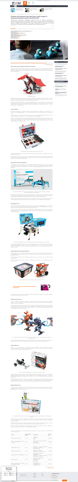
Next (61, 79)
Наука (42, 475)
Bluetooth (39, 116)
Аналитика (41, 0)
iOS (26, 426)
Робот (40, 164)
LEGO (41, 279)
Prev (61, 64)
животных (29, 422)
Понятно (64, 480)
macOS (31, 426)
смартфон (30, 118)
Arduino (12, 167)
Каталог (34, 473)
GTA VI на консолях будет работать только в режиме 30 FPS (61, 86)
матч (41, 305)
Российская (37, 347)
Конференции (46, 0)
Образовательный (18, 441)
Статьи (34, 475)
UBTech (29, 96)
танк (17, 254)
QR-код (29, 194)
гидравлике (33, 306)
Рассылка (55, 475)
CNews (38, 0)
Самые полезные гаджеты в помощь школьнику (60, 66)
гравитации (13, 388)
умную (26, 348)
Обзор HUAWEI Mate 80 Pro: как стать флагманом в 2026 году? (48, 9)
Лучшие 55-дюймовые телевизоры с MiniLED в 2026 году (61, 69)
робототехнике (37, 69)
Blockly (24, 210)
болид (30, 374)
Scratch (14, 210)
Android (19, 119)
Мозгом (12, 156)
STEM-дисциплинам (43, 205)
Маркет (49, 0)
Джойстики (15, 308)
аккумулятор (13, 375)
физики (41, 387)
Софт (42, 473)
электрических (14, 306)
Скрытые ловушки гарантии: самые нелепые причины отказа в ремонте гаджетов (19, 9)
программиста (21, 195)
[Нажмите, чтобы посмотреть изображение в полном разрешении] (32, 94)
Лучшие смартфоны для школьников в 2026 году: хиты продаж (34, 9)
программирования (20, 112)
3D (19, 98)
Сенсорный (35, 464)
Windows (34, 426)
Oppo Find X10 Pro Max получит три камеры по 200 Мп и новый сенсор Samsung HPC (61, 93)
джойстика (48, 199)
